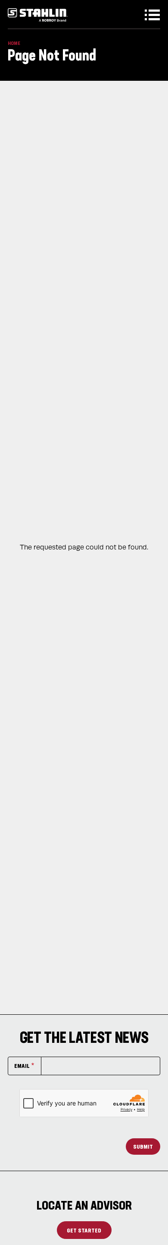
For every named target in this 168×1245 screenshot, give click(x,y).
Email (22, 1065)
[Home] (38, 15)
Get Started (84, 1230)
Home (14, 43)
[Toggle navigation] (154, 15)
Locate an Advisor (84, 1205)
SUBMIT (143, 1146)
